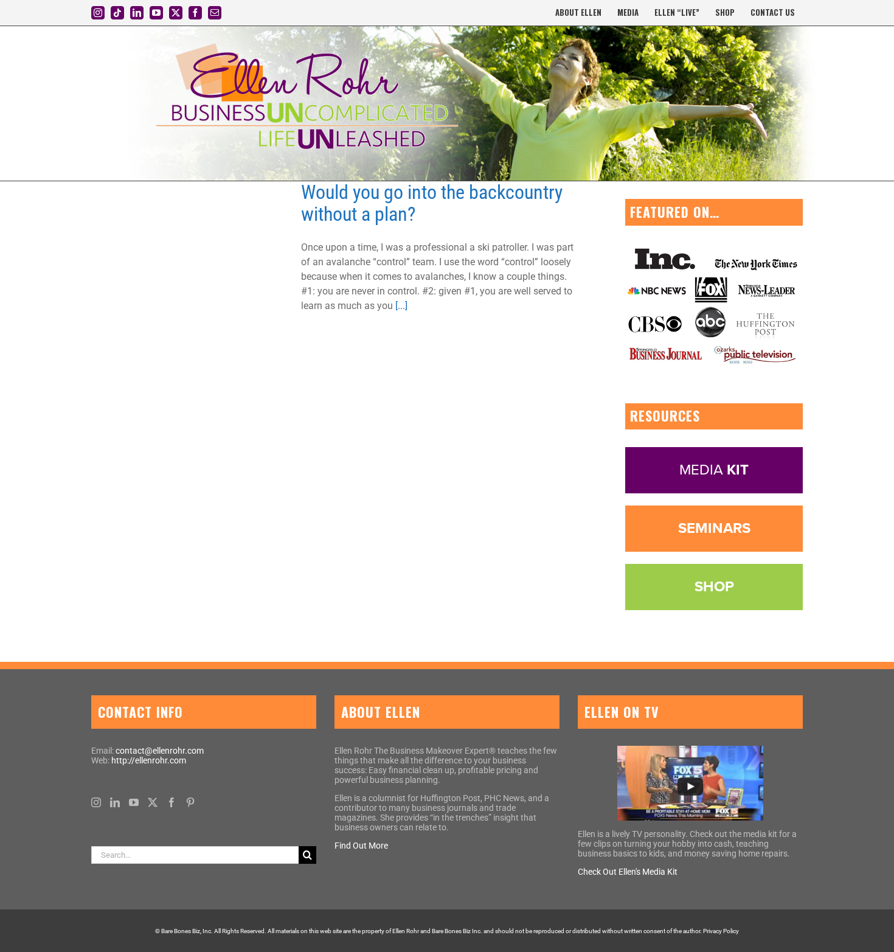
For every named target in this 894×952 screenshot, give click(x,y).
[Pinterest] (190, 802)
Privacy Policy (721, 931)
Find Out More (361, 845)
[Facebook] (171, 802)
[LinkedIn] (115, 802)
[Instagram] (96, 802)
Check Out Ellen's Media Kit (627, 872)
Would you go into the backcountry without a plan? (432, 203)
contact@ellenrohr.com (160, 751)
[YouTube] (134, 802)
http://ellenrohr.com (148, 760)
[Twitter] (153, 802)
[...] (401, 305)
